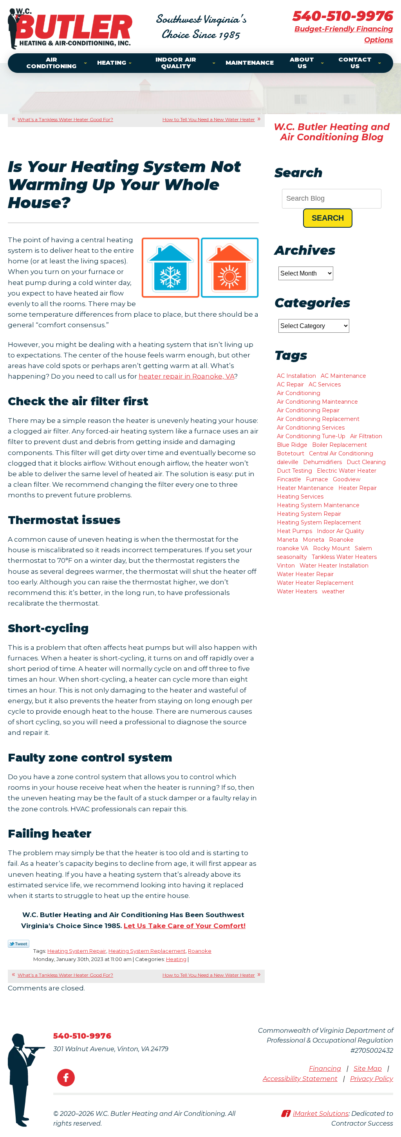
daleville (287, 462)
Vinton (286, 565)
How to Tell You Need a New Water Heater (209, 119)
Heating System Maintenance (318, 505)
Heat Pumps (294, 531)
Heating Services (300, 496)
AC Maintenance (343, 375)
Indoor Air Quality (340, 531)
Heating (176, 959)
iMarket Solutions (321, 1113)
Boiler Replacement (339, 444)
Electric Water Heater (346, 470)
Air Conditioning (298, 393)
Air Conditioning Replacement (318, 419)
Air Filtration (366, 436)
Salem (363, 548)
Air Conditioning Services (311, 427)
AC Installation (296, 375)
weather (333, 591)
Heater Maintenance (305, 487)
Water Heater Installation (334, 565)
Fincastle (289, 479)
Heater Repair (357, 487)
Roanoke (199, 951)
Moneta (313, 539)
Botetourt (290, 453)
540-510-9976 (343, 15)
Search (328, 218)
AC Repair (290, 384)
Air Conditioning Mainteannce (317, 401)
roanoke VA (292, 548)
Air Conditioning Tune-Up (311, 436)
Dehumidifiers (322, 462)
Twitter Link (18, 944)
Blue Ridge (292, 444)
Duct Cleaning (366, 462)
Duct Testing (294, 470)
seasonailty (292, 556)
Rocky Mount (331, 548)
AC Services (325, 384)
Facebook (66, 1077)
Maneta (287, 539)
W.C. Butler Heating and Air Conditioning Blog (332, 132)
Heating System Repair (76, 951)
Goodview (346, 479)
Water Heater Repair (305, 574)
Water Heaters (297, 591)
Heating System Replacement (147, 951)
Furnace (317, 479)
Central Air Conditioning (341, 453)
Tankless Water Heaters (344, 556)
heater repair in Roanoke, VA (186, 376)
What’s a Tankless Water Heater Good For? (65, 119)
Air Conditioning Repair (308, 410)
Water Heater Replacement (315, 582)
